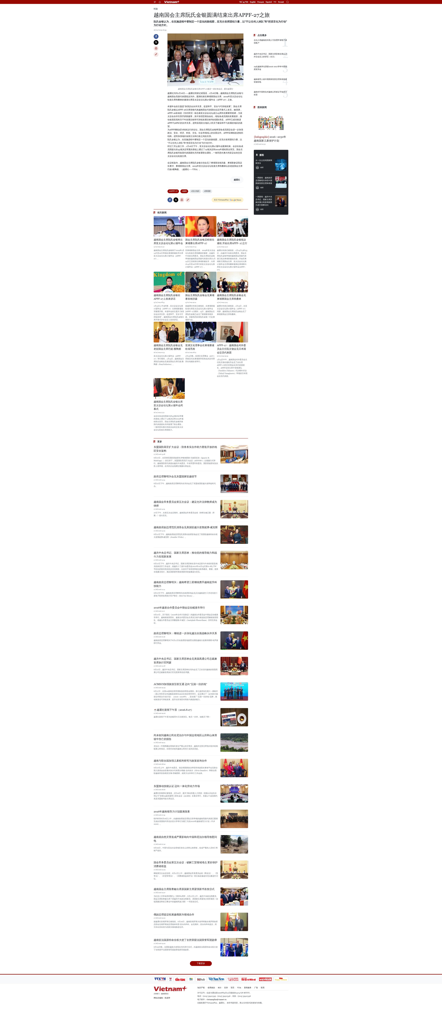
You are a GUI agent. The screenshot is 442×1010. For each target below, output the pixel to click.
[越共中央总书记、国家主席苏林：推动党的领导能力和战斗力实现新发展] (234, 560)
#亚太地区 (195, 191)
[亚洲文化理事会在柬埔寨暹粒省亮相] (200, 332)
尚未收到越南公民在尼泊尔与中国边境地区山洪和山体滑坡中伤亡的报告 (185, 737)
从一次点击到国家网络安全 (264, 161)
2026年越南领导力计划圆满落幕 (172, 811)
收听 (262, 167)
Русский (281, 2)
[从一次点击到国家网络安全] (281, 165)
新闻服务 (247, 988)
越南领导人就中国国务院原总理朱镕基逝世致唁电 (270, 80)
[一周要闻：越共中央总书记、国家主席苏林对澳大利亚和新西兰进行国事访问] (281, 201)
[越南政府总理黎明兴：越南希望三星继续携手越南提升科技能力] (234, 589)
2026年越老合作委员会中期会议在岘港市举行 (179, 607)
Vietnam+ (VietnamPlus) (172, 2)
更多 (159, 441)
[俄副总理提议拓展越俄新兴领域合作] (234, 922)
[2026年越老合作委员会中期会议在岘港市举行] (234, 615)
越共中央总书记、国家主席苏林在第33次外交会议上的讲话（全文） (270, 55)
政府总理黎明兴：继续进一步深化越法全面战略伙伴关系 (185, 633)
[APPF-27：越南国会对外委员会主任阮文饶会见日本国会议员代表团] (232, 332)
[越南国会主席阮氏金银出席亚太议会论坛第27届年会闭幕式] (169, 388)
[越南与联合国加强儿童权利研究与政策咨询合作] (234, 768)
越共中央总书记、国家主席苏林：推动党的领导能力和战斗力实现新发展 (185, 554)
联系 (263, 988)
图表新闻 (262, 107)
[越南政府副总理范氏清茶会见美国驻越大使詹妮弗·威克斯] (234, 534)
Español (269, 2)
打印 (156, 48)
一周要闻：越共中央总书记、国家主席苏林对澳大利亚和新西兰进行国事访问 (264, 201)
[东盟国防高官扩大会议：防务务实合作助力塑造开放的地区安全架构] (234, 454)
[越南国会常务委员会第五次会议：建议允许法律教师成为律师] (234, 509)
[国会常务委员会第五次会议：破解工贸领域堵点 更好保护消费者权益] (234, 870)
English (253, 2)
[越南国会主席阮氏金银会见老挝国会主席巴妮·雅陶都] (169, 332)
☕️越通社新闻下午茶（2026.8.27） (173, 709)
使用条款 (211, 988)
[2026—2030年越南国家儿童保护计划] (271, 122)
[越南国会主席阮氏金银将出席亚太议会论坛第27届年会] (169, 226)
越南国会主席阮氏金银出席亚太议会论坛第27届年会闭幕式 (168, 405)
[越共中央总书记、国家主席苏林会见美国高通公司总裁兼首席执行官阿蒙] (234, 666)
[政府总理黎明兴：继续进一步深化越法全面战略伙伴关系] (234, 640)
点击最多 (262, 35)
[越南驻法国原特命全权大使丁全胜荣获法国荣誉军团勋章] (234, 947)
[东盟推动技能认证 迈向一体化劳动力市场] (234, 793)
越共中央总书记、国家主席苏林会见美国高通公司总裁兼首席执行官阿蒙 (185, 660)
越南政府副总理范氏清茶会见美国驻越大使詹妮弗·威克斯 (186, 527)
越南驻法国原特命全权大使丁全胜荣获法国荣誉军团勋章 (185, 940)
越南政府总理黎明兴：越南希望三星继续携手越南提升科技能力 (185, 584)
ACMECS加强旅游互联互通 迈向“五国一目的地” (180, 684)
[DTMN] (248, 979)
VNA (239, 988)
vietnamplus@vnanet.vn (216, 999)
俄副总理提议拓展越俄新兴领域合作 (174, 914)
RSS (219, 988)
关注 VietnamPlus (221, 200)
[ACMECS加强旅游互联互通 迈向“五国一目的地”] (234, 691)
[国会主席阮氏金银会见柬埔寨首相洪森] (200, 282)
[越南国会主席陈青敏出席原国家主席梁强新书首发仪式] (234, 896)
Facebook (156, 36)
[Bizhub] (200, 979)
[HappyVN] (281, 979)
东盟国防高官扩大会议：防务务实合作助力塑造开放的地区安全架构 (185, 449)
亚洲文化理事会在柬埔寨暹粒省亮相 (199, 347)
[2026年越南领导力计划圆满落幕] (234, 819)
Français (260, 2)
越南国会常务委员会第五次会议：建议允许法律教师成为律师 (185, 503)
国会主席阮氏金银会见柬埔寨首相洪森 (199, 297)
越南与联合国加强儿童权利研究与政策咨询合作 (180, 760)
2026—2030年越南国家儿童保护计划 (270, 138)
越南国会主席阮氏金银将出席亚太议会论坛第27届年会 (168, 241)
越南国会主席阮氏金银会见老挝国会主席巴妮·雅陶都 (168, 347)
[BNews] (191, 979)
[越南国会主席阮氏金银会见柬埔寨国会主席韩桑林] (232, 282)
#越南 (184, 191)
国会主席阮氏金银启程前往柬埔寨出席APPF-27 (199, 241)
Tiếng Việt (243, 2)
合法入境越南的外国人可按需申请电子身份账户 (270, 41)
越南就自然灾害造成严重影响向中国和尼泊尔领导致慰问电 (185, 839)
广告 (256, 988)
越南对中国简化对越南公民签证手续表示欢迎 (270, 93)
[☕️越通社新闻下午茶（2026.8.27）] (234, 717)
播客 (261, 155)
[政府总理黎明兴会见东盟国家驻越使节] (234, 484)
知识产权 (201, 988)
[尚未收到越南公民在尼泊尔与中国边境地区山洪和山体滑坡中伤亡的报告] (234, 742)
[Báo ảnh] (265, 979)
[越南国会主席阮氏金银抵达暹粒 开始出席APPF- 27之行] (232, 226)
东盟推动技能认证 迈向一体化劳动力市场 (177, 786)
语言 (232, 988)
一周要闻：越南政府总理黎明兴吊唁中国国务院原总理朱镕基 (264, 180)
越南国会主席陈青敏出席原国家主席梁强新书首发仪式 (184, 889)
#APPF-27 (173, 191)
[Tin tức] (180, 979)
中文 (275, 2)
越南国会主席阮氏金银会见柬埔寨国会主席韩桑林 (231, 297)
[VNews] (170, 979)
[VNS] (216, 979)
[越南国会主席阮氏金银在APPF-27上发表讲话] (169, 282)
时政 (156, 9)
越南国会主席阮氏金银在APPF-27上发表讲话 (167, 297)
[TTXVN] (160, 979)
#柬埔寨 (207, 191)
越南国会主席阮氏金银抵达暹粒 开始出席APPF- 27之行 (232, 241)
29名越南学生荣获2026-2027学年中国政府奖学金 (270, 67)
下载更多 (201, 963)
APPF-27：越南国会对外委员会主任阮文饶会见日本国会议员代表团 (231, 349)
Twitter (156, 42)
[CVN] (233, 979)
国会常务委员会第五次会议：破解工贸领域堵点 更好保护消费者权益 (186, 864)
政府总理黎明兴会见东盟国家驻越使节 (175, 476)
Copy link (156, 54)
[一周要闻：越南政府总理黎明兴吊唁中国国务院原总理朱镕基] (281, 182)
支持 (226, 988)
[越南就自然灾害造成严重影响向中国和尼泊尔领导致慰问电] (234, 844)
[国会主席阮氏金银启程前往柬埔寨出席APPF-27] (200, 226)
